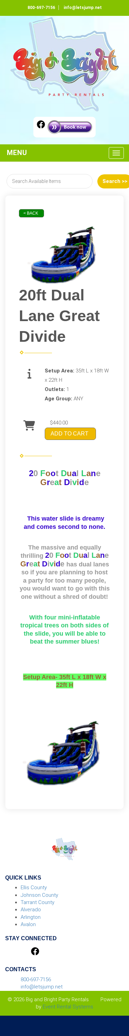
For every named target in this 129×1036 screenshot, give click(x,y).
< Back (30, 213)
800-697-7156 (41, 7)
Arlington (31, 917)
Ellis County (34, 887)
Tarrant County (37, 902)
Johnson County (39, 895)
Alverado (31, 909)
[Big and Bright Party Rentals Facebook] (41, 125)
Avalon (28, 924)
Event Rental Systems (68, 1007)
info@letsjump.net (83, 7)
